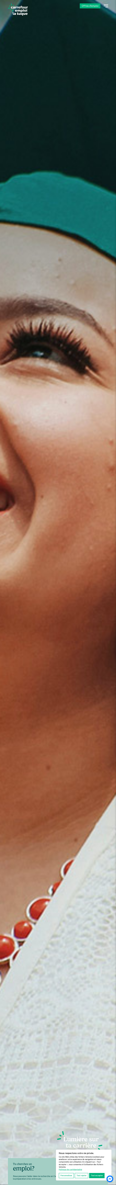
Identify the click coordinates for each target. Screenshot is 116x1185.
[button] (106, 5)
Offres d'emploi (90, 6)
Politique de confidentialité (70, 1170)
